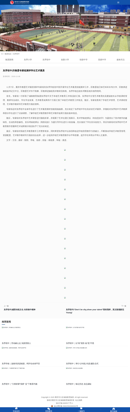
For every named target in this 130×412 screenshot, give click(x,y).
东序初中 (46, 60)
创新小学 (65, 60)
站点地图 (78, 400)
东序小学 (28, 60)
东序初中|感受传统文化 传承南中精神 (19, 309)
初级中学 (84, 60)
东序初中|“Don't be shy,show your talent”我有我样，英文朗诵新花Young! (95, 311)
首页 (2, 53)
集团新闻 (9, 60)
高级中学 (102, 60)
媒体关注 (121, 60)
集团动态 (8, 54)
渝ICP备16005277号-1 (64, 403)
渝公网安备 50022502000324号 (65, 406)
